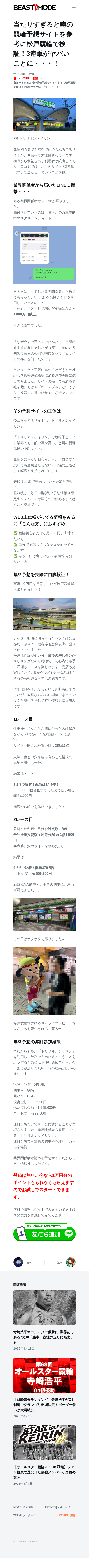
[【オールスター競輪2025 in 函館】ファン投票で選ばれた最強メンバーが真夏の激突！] (44, 1442)
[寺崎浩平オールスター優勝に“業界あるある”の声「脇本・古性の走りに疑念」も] (44, 1307)
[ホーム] (15, 78)
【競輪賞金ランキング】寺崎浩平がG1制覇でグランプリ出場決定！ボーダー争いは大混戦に (44, 1405)
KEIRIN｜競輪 (26, 73)
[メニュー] (74, 8)
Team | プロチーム (24, 1515)
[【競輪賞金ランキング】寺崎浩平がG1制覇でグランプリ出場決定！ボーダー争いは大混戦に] (44, 1375)
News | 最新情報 (23, 1507)
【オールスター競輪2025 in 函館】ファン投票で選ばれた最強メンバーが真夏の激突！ (44, 1472)
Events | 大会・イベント (60, 1507)
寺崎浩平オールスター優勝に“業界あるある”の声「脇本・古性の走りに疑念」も (43, 1337)
